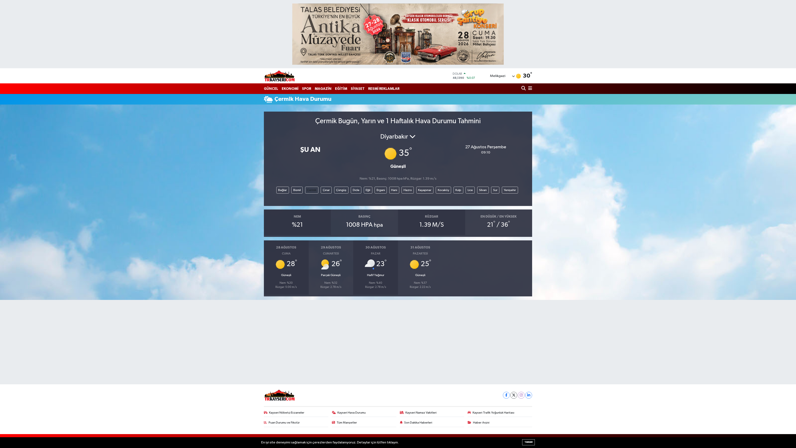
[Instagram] (521, 395)
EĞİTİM (341, 88)
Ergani (381, 190)
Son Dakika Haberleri (418, 422)
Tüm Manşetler (347, 422)
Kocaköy (443, 190)
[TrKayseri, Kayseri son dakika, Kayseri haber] (279, 76)
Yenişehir (510, 190)
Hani (394, 190)
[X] (513, 395)
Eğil (368, 190)
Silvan (483, 190)
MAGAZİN (323, 88)
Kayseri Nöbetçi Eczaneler (286, 412)
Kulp (458, 190)
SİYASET (358, 88)
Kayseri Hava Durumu (351, 412)
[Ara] (524, 88)
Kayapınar (424, 190)
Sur (495, 190)
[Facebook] (506, 395)
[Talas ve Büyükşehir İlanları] (398, 34)
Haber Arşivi (481, 422)
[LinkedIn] (528, 395)
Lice (470, 190)
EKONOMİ (290, 88)
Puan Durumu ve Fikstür (284, 422)
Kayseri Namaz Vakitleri (421, 412)
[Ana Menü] (529, 88)
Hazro (408, 190)
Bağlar (282, 190)
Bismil (297, 190)
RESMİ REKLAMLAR (383, 88)
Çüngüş (341, 190)
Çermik (311, 190)
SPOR (306, 88)
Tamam (528, 442)
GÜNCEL (271, 88)
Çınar (326, 190)
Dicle (356, 190)
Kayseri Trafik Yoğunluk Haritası (493, 412)
